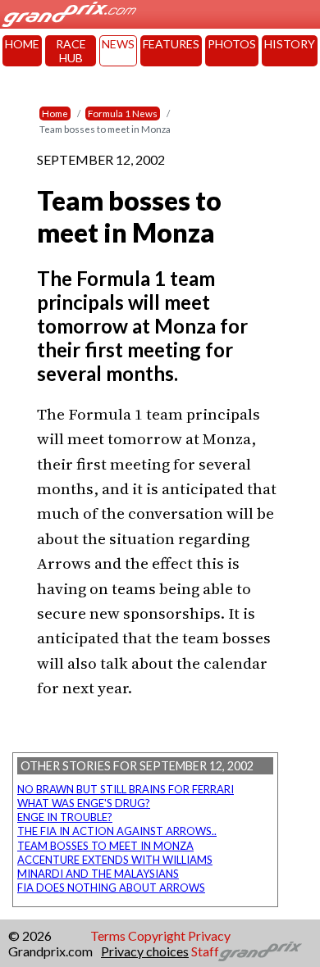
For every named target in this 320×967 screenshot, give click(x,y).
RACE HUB (71, 51)
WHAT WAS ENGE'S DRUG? (83, 803)
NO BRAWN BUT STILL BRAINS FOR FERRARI (125, 789)
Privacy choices (145, 951)
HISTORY (289, 44)
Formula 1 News (123, 113)
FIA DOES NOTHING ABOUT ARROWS (111, 887)
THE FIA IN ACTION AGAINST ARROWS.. (117, 831)
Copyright (156, 935)
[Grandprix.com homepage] (260, 951)
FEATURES (171, 44)
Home (55, 113)
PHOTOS (232, 44)
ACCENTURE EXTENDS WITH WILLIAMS (115, 859)
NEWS (118, 44)
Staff (205, 951)
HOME (22, 44)
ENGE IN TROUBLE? (64, 817)
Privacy (209, 935)
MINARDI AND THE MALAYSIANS (98, 873)
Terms (108, 935)
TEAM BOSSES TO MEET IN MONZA (105, 845)
